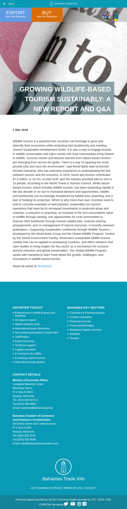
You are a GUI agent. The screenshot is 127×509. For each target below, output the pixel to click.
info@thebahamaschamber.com (39, 443)
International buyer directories (32, 328)
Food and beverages (82, 325)
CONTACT (90, 488)
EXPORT (15, 12)
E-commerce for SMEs (28, 353)
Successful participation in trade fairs (36, 332)
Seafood (75, 333)
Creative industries (81, 317)
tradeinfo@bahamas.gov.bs (37, 407)
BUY (47, 12)
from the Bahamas (16, 16)
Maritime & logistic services (86, 329)
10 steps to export (25, 320)
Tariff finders (22, 336)
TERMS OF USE (72, 488)
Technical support (25, 345)
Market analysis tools (27, 324)
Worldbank (44, 266)
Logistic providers (25, 349)
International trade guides (30, 362)
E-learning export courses (30, 358)
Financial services (80, 321)
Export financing (24, 341)
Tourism (74, 338)
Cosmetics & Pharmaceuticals (87, 312)
